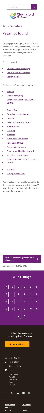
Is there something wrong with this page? (19, 258)
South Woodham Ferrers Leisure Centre (22, 161)
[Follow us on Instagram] (29, 393)
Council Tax (12, 110)
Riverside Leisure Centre (18, 155)
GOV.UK (25, 410)
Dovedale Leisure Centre (18, 114)
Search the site (13, 76)
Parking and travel (15, 143)
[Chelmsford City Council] (22, 16)
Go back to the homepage (18, 68)
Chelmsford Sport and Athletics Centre (21, 101)
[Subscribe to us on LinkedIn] (18, 393)
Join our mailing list (17, 344)
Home (5, 26)
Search (34, 7)
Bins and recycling (15, 95)
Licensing (11, 130)
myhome (11, 134)
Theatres (11, 169)
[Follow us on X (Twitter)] (12, 393)
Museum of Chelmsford (17, 138)
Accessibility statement (10, 405)
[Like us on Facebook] (6, 393)
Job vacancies (13, 126)
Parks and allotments (16, 147)
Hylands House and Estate (19, 122)
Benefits (10, 91)
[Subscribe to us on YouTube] (23, 393)
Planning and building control (20, 151)
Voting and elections (16, 173)
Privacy (8, 410)
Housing (10, 118)
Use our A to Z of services (18, 72)
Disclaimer (26, 404)
